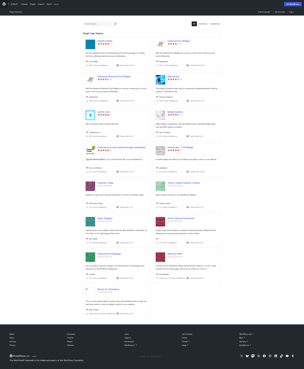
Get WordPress (292, 4)
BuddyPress (245, 345)
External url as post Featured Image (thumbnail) (121, 147)
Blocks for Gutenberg (108, 289)
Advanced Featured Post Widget (114, 76)
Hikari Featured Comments (181, 218)
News (12, 338)
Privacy (12, 345)
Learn (126, 334)
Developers (129, 342)
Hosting (13, 342)
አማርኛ (34, 356)
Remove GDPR (175, 254)
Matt (242, 338)
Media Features (175, 112)
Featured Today (105, 183)
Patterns (70, 345)
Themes (70, 338)
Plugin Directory (16, 12)
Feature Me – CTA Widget (180, 147)
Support (127, 338)
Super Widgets (105, 218)
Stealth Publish (104, 41)
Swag (185, 345)
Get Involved (187, 334)
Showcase (71, 334)
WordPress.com (246, 334)
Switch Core (103, 112)
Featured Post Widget (179, 41)
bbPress (243, 342)
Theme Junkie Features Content (184, 183)
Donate (186, 342)
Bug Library (173, 76)
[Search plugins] (115, 23)
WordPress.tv (130, 345)
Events (184, 338)
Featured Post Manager (109, 254)
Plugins (70, 342)
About (12, 334)
